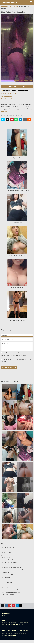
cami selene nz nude (7, 582)
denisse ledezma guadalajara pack (11, 592)
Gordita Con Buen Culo (8, 96)
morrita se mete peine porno (9, 562)
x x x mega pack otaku (8, 575)
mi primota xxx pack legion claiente (11, 567)
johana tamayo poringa (8, 594)
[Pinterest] (12, 119)
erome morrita (5, 572)
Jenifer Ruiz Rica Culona (8, 93)
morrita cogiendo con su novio (10, 584)
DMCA (3, 615)
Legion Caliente (6, 6)
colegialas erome (6, 550)
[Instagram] (6, 605)
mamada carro (5, 587)
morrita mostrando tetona (9, 560)
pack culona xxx (6, 557)
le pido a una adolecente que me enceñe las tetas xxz (16, 570)
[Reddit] (29, 119)
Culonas (15, 6)
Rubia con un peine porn (8, 579)
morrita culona (6, 577)
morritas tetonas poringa (8, 547)
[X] (7, 119)
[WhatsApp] (16, 119)
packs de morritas (6, 552)
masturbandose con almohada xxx (11, 589)
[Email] (25, 119)
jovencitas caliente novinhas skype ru (12, 555)
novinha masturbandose (8, 565)
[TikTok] (20, 605)
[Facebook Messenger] (3, 119)
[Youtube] (9, 605)
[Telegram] (20, 119)
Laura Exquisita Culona (8, 99)
